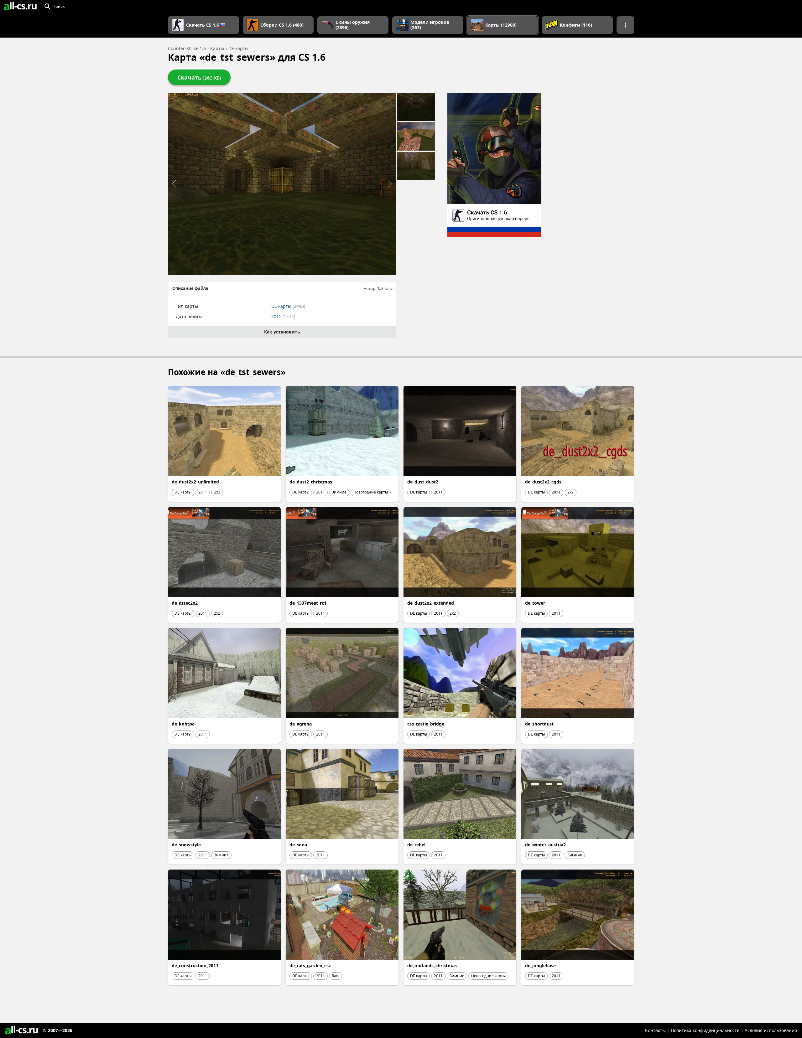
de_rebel (416, 845)
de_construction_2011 (195, 965)
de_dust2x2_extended (430, 603)
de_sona (298, 845)
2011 (283, 316)
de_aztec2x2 (185, 603)
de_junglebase (540, 965)
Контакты (655, 1030)
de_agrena (300, 724)
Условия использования (771, 1030)
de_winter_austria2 (545, 845)
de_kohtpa (183, 724)
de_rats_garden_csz (310, 965)
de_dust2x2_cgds (543, 482)
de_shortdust (539, 724)
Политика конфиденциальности (705, 1030)
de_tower (535, 603)
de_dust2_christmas (310, 482)
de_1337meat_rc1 (307, 603)
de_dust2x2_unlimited (195, 482)
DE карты (288, 306)
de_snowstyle (186, 845)
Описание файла (190, 288)
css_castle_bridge (425, 724)
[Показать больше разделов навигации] (625, 25)
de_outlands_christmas (432, 965)
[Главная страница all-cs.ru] (20, 6)
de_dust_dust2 (422, 482)
